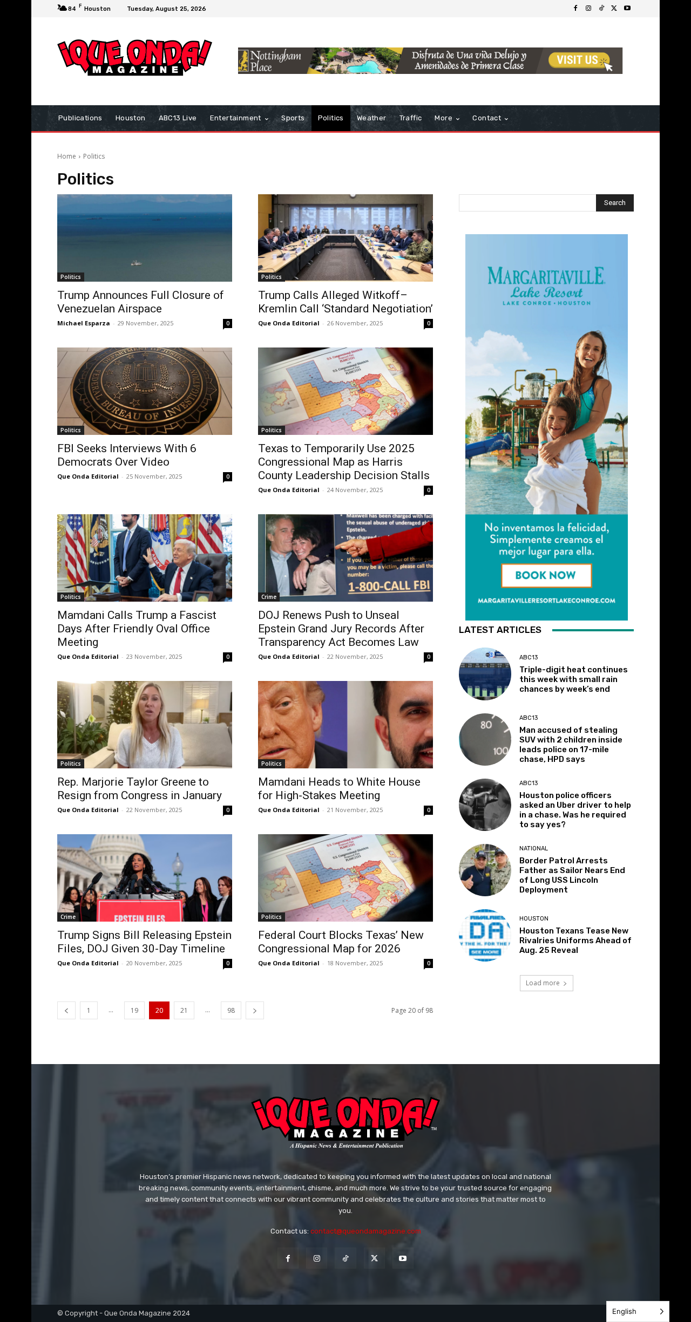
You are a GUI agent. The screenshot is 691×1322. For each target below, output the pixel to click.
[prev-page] (66, 1010)
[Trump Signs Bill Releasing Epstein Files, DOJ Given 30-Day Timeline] (144, 878)
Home (66, 156)
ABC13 (528, 657)
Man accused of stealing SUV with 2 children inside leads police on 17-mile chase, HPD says (570, 744)
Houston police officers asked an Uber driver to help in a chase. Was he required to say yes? (575, 810)
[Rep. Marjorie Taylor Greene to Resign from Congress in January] (144, 724)
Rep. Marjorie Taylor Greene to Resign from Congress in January (139, 788)
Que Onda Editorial (289, 323)
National (533, 848)
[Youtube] (627, 8)
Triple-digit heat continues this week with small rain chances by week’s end (573, 679)
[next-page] (255, 1010)
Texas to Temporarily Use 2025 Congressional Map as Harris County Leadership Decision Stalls (344, 462)
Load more (543, 982)
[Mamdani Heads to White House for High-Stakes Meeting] (345, 724)
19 (134, 1010)
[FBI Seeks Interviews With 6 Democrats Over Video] (144, 391)
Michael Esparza (83, 323)
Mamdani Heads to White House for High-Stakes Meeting (339, 788)
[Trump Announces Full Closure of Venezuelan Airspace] (144, 238)
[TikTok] (601, 8)
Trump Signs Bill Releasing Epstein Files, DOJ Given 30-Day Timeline (144, 942)
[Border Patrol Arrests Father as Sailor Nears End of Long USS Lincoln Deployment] (485, 870)
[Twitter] (614, 8)
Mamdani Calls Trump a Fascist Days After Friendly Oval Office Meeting (136, 629)
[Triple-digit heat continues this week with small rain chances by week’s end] (485, 674)
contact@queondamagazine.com (365, 1231)
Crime (268, 597)
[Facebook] (575, 8)
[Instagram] (588, 8)
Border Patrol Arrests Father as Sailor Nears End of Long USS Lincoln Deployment (572, 875)
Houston (533, 919)
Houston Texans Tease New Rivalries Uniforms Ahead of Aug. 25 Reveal (575, 940)
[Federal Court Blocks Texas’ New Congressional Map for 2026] (345, 878)
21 (184, 1010)
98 (231, 1010)
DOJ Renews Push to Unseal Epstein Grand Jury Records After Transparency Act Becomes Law (341, 629)
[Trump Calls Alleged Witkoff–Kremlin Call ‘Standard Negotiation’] (345, 238)
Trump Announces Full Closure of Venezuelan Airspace (140, 302)
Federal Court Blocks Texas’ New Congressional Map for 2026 (341, 942)
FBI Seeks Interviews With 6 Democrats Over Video (127, 455)
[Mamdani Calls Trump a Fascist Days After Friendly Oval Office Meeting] (144, 558)
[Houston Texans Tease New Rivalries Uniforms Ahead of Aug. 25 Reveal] (485, 935)
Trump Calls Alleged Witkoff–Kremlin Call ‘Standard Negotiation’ (345, 302)
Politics (70, 277)
